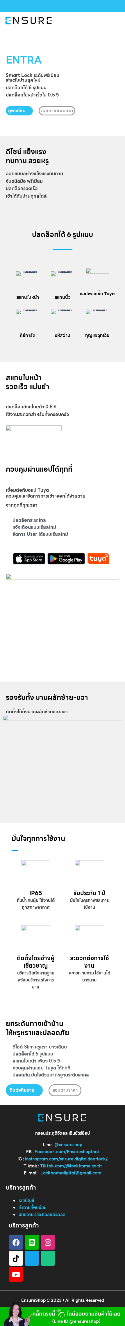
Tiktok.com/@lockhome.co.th (71, 1165)
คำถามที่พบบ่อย (33, 1207)
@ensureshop (68, 1144)
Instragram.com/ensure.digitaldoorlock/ (66, 1158)
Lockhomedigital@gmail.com (70, 1172)
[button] (117, 20)
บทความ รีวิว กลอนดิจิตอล (42, 1214)
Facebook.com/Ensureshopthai (67, 1151)
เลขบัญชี (26, 1200)
